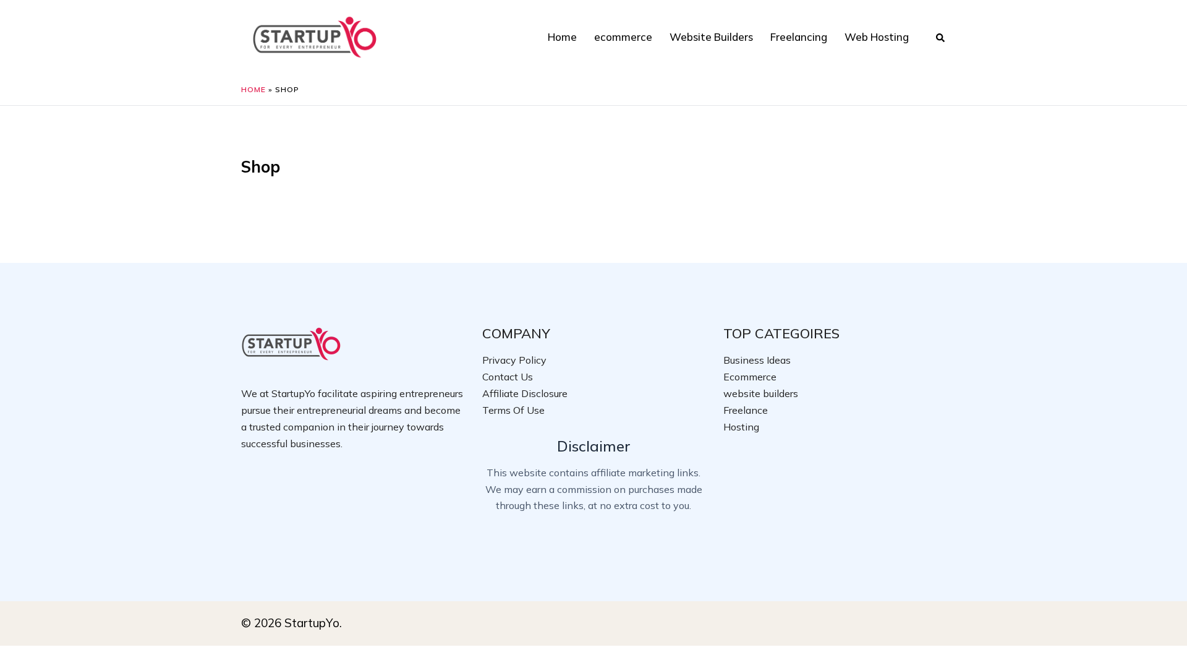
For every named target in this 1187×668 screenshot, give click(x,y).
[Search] (941, 37)
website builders (760, 393)
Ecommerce (749, 376)
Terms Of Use (513, 410)
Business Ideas (757, 360)
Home (562, 36)
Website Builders (711, 36)
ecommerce (623, 36)
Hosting (741, 427)
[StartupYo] (314, 35)
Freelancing (798, 36)
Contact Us (507, 376)
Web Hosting (877, 36)
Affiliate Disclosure (525, 393)
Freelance (745, 410)
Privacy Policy (514, 360)
